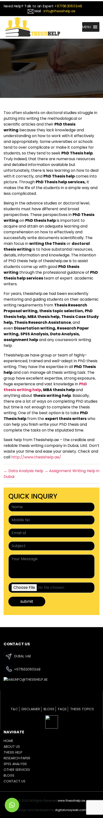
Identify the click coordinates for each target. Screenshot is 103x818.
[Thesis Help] (32, 26)
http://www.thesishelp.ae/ (36, 457)
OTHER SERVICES (17, 769)
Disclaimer (31, 709)
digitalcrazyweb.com (70, 810)
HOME (8, 740)
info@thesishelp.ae (59, 11)
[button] (86, 27)
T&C (14, 709)
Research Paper (17, 758)
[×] (12, 805)
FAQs (62, 709)
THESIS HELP (13, 752)
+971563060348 (67, 6)
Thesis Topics (82, 709)
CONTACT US (14, 781)
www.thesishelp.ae (71, 801)
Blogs (49, 709)
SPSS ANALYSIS (15, 764)
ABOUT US (12, 746)
